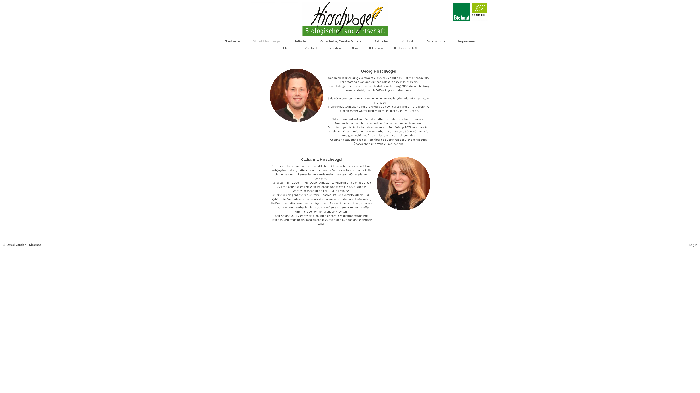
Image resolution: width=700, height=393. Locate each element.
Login (693, 245)
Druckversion (16, 245)
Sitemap (35, 245)
